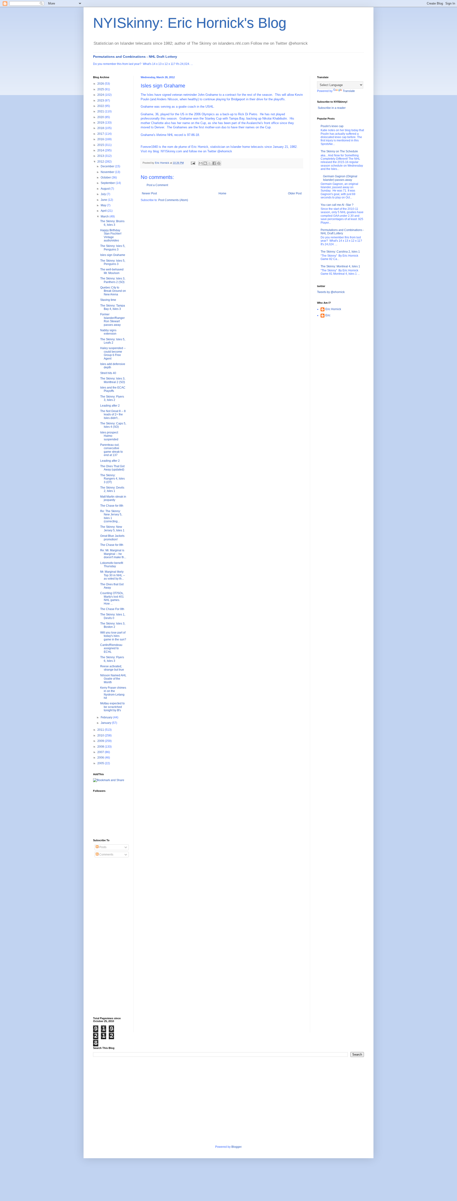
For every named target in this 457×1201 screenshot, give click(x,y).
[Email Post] (193, 162)
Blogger (236, 1146)
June (104, 200)
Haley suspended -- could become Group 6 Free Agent (113, 353)
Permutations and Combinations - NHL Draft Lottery (135, 56)
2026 (101, 83)
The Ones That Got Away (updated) (112, 468)
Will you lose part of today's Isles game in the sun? (113, 636)
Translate (349, 91)
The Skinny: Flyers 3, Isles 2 (112, 398)
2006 (101, 757)
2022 (101, 106)
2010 (101, 735)
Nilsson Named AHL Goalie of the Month (113, 679)
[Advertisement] (112, 937)
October (106, 177)
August (105, 188)
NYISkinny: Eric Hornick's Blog (189, 23)
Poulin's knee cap (332, 126)
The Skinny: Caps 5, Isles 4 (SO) (113, 425)
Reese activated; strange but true (112, 668)
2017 (101, 133)
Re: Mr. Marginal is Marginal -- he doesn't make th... (113, 554)
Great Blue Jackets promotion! (112, 537)
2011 (101, 729)
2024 (101, 94)
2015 (101, 145)
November (108, 172)
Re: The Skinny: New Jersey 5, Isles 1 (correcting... (111, 516)
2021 (101, 111)
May (104, 205)
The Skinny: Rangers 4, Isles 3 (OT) (112, 479)
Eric (327, 315)
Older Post (295, 193)
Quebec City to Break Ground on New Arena (113, 291)
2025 (101, 89)
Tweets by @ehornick (331, 292)
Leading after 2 (110, 405)
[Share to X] (209, 163)
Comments (106, 854)
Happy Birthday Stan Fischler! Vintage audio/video (110, 235)
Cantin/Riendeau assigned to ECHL (111, 648)
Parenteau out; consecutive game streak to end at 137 (111, 450)
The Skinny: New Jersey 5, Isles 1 (112, 528)
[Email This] (200, 163)
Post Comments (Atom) (173, 200)
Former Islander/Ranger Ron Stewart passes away (112, 319)
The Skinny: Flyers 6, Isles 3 (112, 659)
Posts (102, 847)
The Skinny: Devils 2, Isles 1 (112, 489)
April (104, 210)
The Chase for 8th (111, 505)
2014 (101, 150)
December (108, 166)
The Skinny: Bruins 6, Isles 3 (112, 223)
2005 (101, 763)
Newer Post (149, 193)
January (106, 723)
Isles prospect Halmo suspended (109, 436)
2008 (101, 746)
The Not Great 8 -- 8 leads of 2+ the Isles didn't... (113, 414)
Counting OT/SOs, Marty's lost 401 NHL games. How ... (112, 598)
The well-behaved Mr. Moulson (112, 271)
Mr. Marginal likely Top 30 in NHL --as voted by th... (112, 575)
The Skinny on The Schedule (339, 151)
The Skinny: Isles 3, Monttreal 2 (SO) (112, 380)
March (105, 216)
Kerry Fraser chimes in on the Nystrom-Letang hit (113, 693)
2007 (101, 752)
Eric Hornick (333, 309)
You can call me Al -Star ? (337, 205)
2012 (101, 161)
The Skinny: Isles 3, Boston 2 (112, 625)
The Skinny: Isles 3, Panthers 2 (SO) (112, 280)
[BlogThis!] (205, 163)
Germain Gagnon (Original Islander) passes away (340, 178)
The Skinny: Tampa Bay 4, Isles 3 (112, 307)
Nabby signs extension (108, 332)
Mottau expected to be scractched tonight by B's (112, 707)
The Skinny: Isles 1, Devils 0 (112, 616)
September (108, 183)
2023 (101, 100)
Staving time (108, 300)
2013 (101, 156)
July (104, 194)
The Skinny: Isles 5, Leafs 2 (112, 341)
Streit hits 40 (108, 373)
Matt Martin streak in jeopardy (113, 498)
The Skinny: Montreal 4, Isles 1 (340, 266)
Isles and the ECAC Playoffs (112, 389)
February (107, 717)
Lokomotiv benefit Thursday (111, 564)
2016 (101, 139)
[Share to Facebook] (214, 163)
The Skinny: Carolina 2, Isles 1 (340, 251)
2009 (101, 741)
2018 (101, 128)
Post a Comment (157, 185)
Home (222, 193)
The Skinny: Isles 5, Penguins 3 (112, 247)
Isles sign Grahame (112, 255)
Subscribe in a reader (332, 108)
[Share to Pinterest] (218, 163)
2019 (101, 122)
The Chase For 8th (112, 609)
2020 (101, 117)
